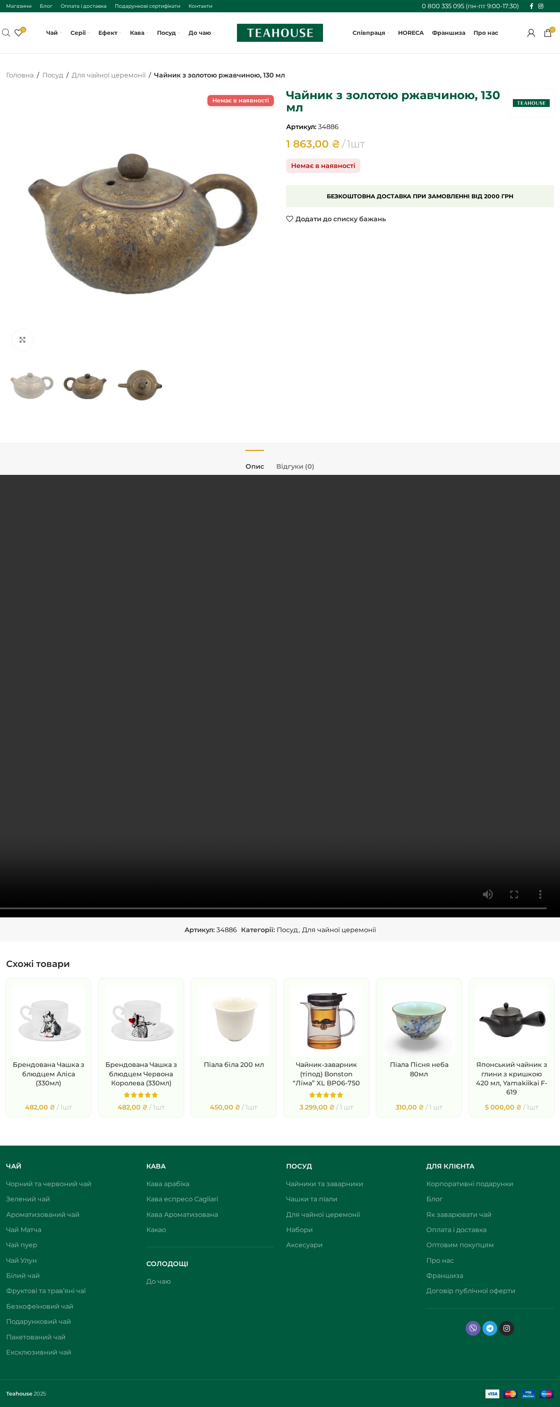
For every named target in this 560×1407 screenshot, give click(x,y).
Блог (434, 1199)
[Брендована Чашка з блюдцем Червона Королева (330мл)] (141, 1021)
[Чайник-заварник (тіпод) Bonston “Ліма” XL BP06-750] (326, 1021)
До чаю (158, 1281)
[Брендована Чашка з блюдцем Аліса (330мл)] (48, 1021)
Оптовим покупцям (460, 1245)
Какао (156, 1230)
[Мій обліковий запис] (531, 33)
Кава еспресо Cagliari (182, 1199)
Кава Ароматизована (182, 1215)
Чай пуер (21, 1245)
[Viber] (473, 1328)
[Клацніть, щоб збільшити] (22, 339)
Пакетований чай (36, 1337)
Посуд (52, 75)
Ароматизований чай (43, 1215)
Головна (20, 75)
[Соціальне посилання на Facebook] (531, 6)
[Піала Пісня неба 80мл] (419, 1021)
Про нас (440, 1260)
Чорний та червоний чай (48, 1184)
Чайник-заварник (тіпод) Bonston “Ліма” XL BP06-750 (326, 1074)
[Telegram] (490, 1328)
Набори (299, 1230)
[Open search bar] (6, 33)
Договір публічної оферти (470, 1291)
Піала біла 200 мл (234, 1065)
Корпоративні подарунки (469, 1184)
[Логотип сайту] (280, 32)
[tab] (255, 462)
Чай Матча (23, 1230)
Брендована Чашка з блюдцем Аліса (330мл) (48, 1074)
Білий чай (23, 1276)
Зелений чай (28, 1199)
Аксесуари (304, 1245)
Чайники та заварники (324, 1184)
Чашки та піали (311, 1199)
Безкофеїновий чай (39, 1306)
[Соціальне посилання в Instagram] (541, 6)
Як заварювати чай (459, 1215)
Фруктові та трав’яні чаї (46, 1291)
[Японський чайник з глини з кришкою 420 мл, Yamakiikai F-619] (512, 1021)
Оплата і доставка (456, 1230)
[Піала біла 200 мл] (234, 1021)
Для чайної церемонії (109, 75)
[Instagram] (506, 1328)
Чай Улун (21, 1260)
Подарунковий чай (38, 1321)
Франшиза (444, 1276)
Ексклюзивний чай (38, 1352)
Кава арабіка (167, 1184)
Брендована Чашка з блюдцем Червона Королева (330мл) (141, 1074)
